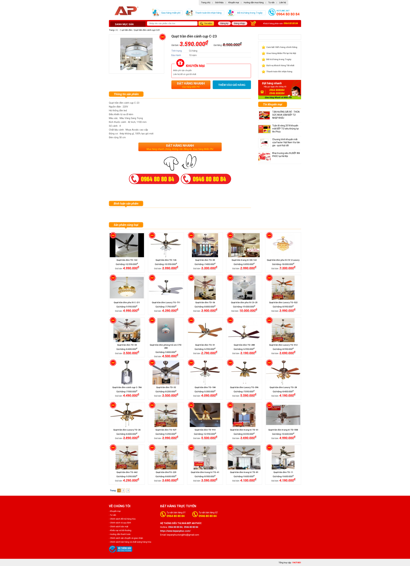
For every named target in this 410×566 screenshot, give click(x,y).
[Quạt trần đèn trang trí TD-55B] (283, 415)
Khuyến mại (233, 2)
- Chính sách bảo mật (118, 526)
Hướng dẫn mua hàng (254, 2)
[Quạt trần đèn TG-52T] (166, 415)
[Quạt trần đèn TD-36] (205, 288)
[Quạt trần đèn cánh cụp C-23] (136, 69)
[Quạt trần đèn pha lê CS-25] (244, 288)
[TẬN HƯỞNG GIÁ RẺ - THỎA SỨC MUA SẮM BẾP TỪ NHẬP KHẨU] (264, 118)
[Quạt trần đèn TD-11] (283, 457)
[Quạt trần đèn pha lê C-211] (127, 288)
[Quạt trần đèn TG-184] (205, 373)
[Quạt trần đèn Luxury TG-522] (283, 288)
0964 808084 (276, 90)
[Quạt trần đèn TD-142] (127, 245)
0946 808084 (276, 93)
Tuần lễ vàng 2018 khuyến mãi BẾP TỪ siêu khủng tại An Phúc (285, 128)
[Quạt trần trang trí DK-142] (244, 245)
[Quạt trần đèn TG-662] (127, 457)
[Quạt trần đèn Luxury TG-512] (283, 330)
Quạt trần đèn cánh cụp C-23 (147, 30)
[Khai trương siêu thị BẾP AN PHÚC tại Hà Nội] (266, 160)
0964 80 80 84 (288, 14)
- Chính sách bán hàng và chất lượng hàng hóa (130, 542)
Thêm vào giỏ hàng (231, 85)
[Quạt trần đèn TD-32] (166, 373)
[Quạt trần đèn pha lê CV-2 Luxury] (283, 245)
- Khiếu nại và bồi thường (120, 530)
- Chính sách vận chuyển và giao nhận (126, 538)
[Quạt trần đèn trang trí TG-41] (205, 457)
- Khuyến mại (115, 511)
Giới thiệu (219, 2)
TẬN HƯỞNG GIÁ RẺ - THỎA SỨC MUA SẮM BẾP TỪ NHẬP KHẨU (286, 115)
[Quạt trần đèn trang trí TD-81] (244, 457)
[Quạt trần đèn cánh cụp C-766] (127, 373)
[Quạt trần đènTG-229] (166, 457)
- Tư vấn (112, 515)
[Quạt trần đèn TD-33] (127, 330)
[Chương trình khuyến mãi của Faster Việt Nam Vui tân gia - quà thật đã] (264, 146)
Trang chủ (205, 2)
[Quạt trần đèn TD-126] (166, 245)
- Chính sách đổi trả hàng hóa (122, 519)
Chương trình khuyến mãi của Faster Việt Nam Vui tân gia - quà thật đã (286, 142)
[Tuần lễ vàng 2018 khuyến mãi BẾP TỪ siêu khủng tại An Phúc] (267, 132)
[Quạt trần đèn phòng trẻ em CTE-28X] (166, 330)
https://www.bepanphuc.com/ (175, 531)
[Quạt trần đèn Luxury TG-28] (283, 373)
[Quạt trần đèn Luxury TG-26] (127, 415)
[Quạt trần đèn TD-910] (205, 415)
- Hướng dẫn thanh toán (120, 534)
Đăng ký (224, 23)
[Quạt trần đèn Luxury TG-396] (244, 373)
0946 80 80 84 (208, 516)
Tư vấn (271, 2)
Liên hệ (282, 2)
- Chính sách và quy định (120, 522)
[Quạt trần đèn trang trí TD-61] (244, 415)
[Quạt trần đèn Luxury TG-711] (166, 288)
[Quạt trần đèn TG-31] (205, 330)
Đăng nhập (239, 23)
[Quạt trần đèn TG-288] (244, 330)
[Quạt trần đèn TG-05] (205, 245)
